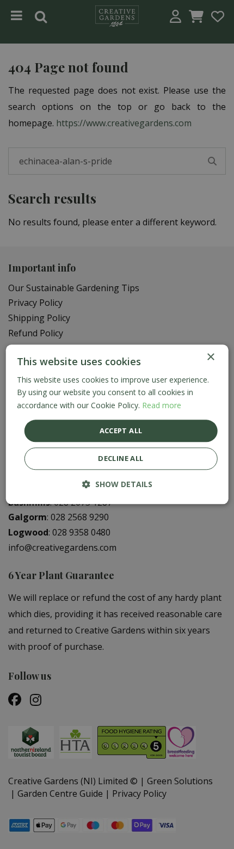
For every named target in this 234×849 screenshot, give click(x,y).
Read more (161, 405)
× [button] (210, 357)
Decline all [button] (120, 459)
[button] (117, 484)
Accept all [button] (121, 430)
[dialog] (117, 424)
